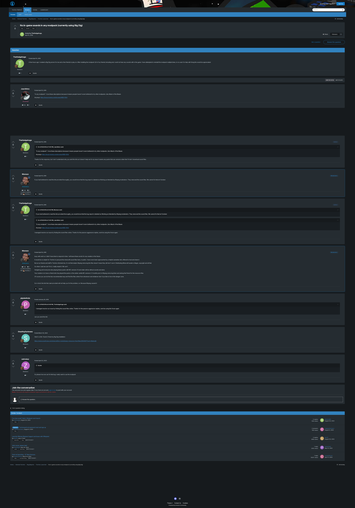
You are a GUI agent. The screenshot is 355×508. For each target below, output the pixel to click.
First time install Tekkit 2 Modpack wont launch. (26, 418)
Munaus (25, 174)
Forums (13, 14)
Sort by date (339, 80)
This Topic (335, 9)
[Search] (343, 9)
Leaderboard (44, 10)
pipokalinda (25, 298)
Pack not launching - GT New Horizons (23, 454)
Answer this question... (29, 399)
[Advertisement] (44, 123)
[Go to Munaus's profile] (25, 181)
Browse (27, 10)
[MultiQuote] (30, 73)
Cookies (185, 503)
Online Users (28, 14)
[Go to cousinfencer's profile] (322, 456)
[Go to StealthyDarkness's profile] (25, 338)
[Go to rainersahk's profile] (322, 420)
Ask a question (315, 42)
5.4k (24, 190)
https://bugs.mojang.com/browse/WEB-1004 (54, 97)
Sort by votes (330, 80)
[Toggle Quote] (37, 147)
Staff (20, 14)
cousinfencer (329, 455)
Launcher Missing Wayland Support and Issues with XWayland (30, 436)
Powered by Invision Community (177, 505)
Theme (169, 503)
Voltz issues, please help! (19, 445)
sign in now (52, 390)
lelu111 (15, 438)
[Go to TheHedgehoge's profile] (22, 34)
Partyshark (17, 447)
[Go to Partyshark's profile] (322, 447)
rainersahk (17, 420)
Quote (35, 73)
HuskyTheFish (18, 456)
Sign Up (340, 3)
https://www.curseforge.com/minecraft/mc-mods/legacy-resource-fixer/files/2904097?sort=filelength (65, 341)
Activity (35, 10)
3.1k (24, 105)
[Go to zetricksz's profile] (25, 365)
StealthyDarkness (25, 332)
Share (326, 34)
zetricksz (25, 359)
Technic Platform (17, 10)
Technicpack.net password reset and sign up (32, 427)
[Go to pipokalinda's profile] (25, 304)
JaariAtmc (25, 89)
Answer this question (334, 42)
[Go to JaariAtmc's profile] (25, 95)
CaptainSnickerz (18, 429)
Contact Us (177, 503)
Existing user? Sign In (327, 4)
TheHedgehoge (36, 33)
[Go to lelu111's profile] (322, 438)
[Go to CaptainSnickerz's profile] (322, 429)
